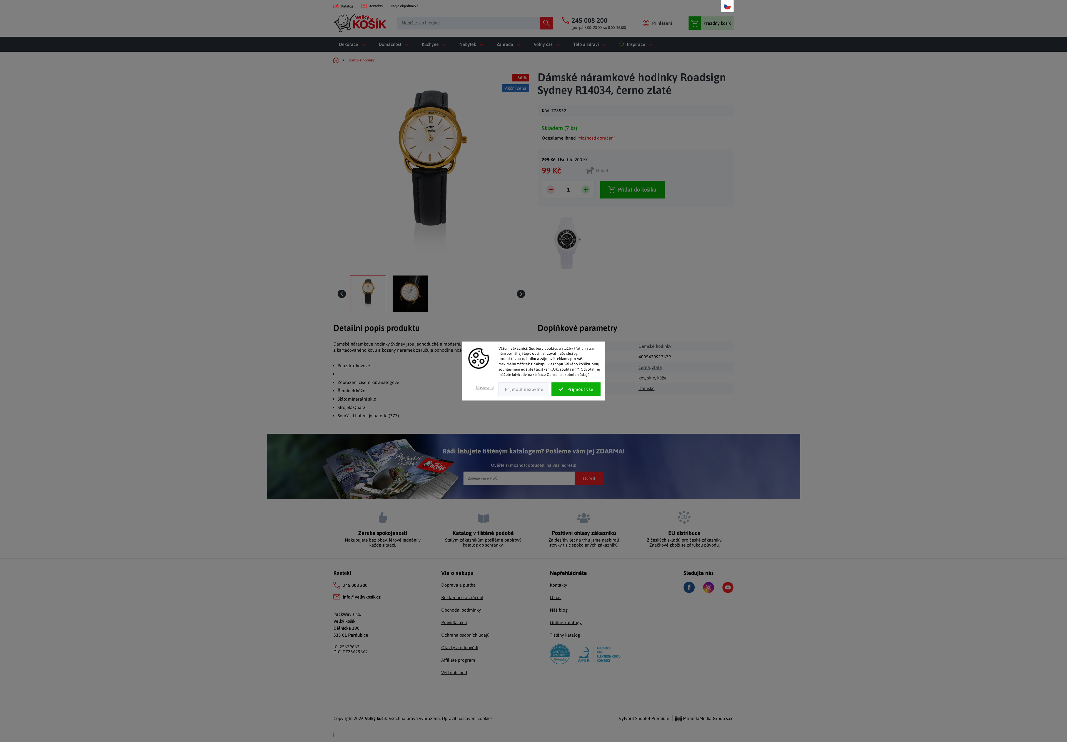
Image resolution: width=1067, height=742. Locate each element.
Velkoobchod (454, 672)
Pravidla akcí (454, 622)
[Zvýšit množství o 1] (586, 189)
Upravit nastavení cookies (467, 718)
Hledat (546, 23)
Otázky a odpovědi (459, 647)
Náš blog (559, 609)
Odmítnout (523, 389)
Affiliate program (458, 659)
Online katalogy (566, 622)
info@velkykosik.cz (362, 596)
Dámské (647, 388)
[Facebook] (689, 587)
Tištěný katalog (565, 634)
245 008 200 (355, 585)
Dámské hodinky (655, 346)
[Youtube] (728, 587)
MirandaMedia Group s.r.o (708, 718)
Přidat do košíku (637, 189)
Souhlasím (576, 389)
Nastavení (485, 387)
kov (642, 377)
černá (644, 367)
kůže (662, 377)
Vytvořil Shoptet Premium (644, 718)
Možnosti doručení (596, 137)
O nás (555, 597)
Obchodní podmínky (461, 609)
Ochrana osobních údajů (465, 634)
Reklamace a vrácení (462, 597)
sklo (651, 377)
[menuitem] (353, 44)
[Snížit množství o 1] (551, 189)
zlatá (657, 367)
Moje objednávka (404, 6)
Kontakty (376, 6)
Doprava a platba (458, 584)
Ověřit (589, 478)
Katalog (347, 6)
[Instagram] (708, 587)
